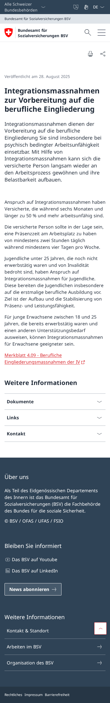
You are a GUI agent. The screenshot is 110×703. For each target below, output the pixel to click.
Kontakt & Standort (28, 631)
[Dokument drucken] (90, 54)
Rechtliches (13, 694)
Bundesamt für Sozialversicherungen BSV (43, 33)
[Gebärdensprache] (87, 7)
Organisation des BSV (30, 663)
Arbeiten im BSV (24, 647)
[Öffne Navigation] (101, 32)
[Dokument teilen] (102, 54)
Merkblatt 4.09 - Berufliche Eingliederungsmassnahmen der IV (42, 358)
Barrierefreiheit (57, 694)
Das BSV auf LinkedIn (35, 571)
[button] (100, 628)
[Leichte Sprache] (76, 7)
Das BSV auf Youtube (34, 559)
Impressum (34, 694)
